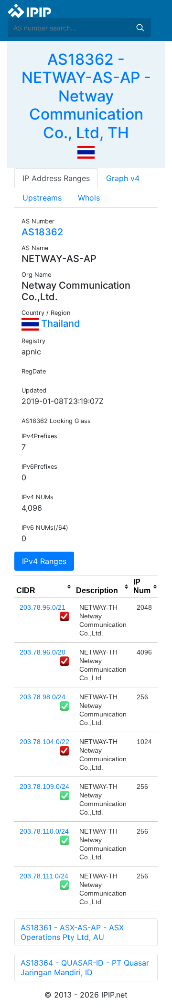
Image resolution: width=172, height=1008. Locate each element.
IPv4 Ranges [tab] (44, 561)
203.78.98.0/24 (42, 697)
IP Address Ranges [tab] (56, 178)
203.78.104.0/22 (44, 742)
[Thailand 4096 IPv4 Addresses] (86, 151)
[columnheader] (44, 587)
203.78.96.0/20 (42, 652)
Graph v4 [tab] (123, 178)
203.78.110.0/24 (44, 831)
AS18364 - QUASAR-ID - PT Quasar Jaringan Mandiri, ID (85, 967)
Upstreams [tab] (42, 197)
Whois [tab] (89, 197)
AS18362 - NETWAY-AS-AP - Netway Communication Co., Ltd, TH (86, 96)
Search (140, 27)
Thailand (59, 323)
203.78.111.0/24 (44, 876)
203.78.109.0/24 (44, 786)
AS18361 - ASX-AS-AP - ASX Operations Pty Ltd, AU (72, 932)
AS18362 (42, 232)
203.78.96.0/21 (42, 607)
